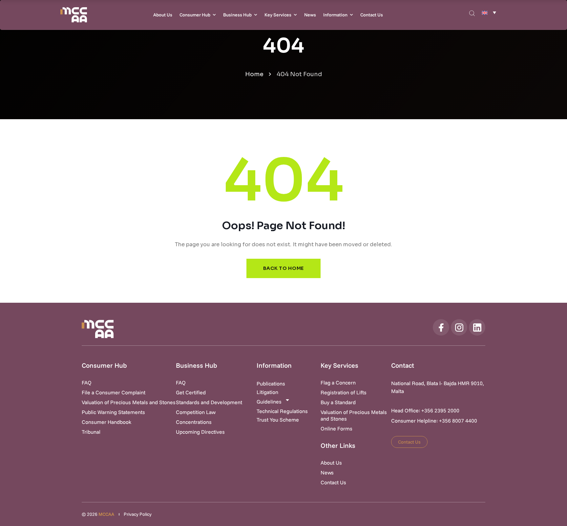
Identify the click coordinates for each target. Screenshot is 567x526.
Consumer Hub (194, 15)
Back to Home (283, 268)
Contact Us (371, 15)
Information (335, 15)
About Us (162, 15)
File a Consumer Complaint (113, 392)
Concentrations (194, 422)
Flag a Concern (338, 382)
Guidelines (269, 401)
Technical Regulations (282, 411)
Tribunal (91, 431)
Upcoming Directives (200, 431)
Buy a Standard (338, 402)
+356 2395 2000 (440, 410)
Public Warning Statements (113, 412)
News (310, 15)
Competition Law (196, 412)
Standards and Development (209, 402)
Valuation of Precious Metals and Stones (129, 402)
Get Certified (191, 392)
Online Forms (336, 428)
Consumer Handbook (106, 422)
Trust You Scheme (278, 419)
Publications (271, 383)
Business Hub (237, 15)
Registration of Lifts (344, 392)
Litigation (267, 392)
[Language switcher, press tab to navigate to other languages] (488, 12)
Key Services (277, 15)
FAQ (87, 382)
